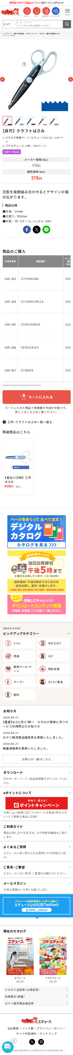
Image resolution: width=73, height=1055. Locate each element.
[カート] (36, 11)
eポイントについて (17, 792)
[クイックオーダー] (55, 11)
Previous (2, 79)
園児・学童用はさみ (53, 33)
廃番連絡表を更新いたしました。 (26, 748)
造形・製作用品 (19, 33)
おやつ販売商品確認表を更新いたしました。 (33, 737)
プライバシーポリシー (51, 1028)
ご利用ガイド (13, 826)
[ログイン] (27, 11)
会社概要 (13, 1028)
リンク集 (28, 1028)
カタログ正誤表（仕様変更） (22, 990)
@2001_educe (36, 910)
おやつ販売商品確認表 (19, 1003)
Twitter (32, 1042)
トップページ (7, 33)
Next (70, 79)
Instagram (41, 1042)
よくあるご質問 (14, 846)
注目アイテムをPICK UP (36, 2)
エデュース (36, 1020)
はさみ (42, 33)
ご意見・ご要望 (14, 867)
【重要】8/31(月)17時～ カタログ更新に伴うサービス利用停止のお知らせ (35, 724)
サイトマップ (48, 1033)
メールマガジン (14, 883)
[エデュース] (10, 11)
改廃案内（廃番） (15, 996)
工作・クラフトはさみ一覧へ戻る (30, 422)
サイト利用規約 (26, 1033)
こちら (31, 412)
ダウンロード (13, 772)
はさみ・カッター (32, 33)
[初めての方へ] (46, 11)
